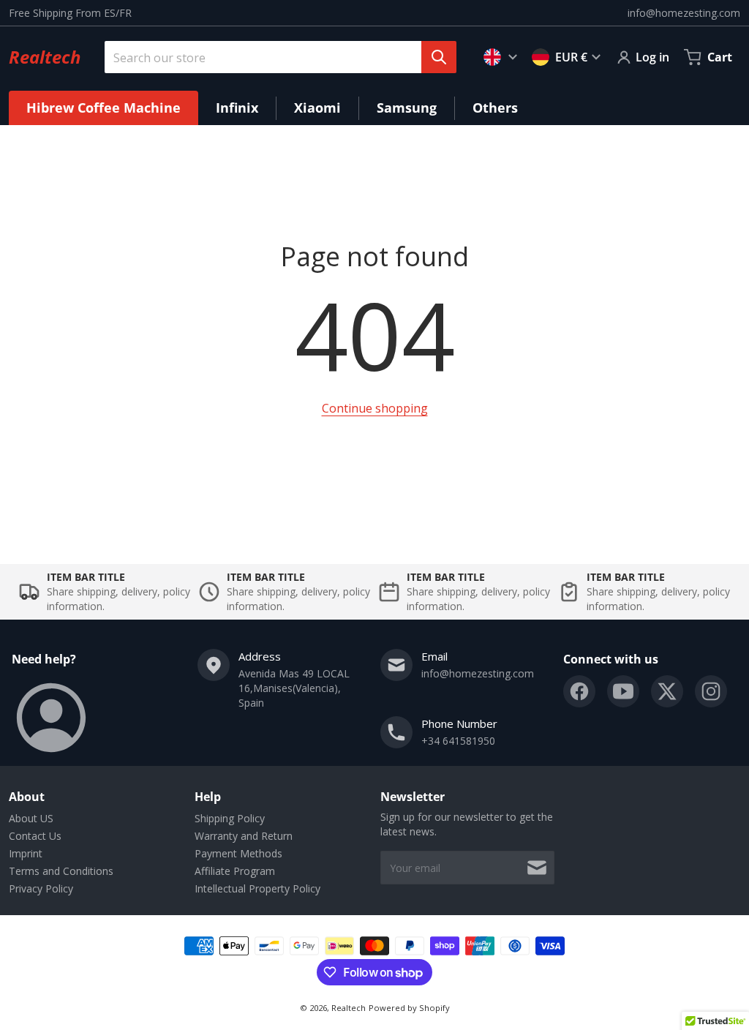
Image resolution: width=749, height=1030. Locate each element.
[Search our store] (438, 57)
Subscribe (536, 867)
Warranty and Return (244, 836)
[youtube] (623, 691)
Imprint (25, 853)
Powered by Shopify (409, 1007)
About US (31, 818)
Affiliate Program (235, 871)
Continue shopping (375, 408)
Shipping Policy (230, 818)
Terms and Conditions (61, 871)
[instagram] (711, 691)
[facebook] (579, 691)
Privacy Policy (41, 888)
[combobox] (275, 57)
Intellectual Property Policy (257, 888)
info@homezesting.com (684, 13)
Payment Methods (238, 853)
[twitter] (667, 691)
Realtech (348, 1007)
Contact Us (35, 836)
